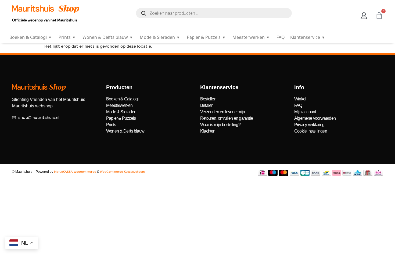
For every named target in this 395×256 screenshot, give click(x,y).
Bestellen (208, 99)
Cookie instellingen (310, 131)
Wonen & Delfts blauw (107, 37)
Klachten (208, 131)
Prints (67, 37)
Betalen (206, 105)
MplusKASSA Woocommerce (75, 172)
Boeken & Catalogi (30, 37)
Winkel (300, 99)
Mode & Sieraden (159, 37)
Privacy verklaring (309, 124)
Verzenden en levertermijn (222, 112)
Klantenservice (307, 37)
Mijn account (305, 112)
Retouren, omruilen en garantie (226, 118)
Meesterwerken (250, 37)
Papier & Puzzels (206, 37)
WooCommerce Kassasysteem (122, 172)
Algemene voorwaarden (315, 118)
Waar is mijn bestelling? (220, 124)
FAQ (280, 37)
